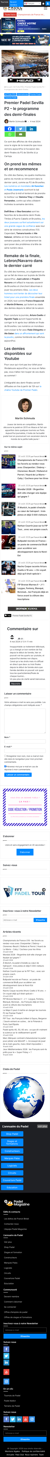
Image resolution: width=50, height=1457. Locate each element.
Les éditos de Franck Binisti (16, 1218)
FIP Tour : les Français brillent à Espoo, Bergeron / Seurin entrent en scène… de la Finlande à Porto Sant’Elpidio (25, 1021)
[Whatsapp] (10, 134)
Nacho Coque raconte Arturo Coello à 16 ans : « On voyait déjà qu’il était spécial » (32, 570)
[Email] (20, 134)
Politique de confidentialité (33, 1451)
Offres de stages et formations (18, 1317)
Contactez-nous (11, 1224)
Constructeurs (10, 1257)
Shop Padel (9, 1247)
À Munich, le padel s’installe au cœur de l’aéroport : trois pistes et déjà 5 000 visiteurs (32, 511)
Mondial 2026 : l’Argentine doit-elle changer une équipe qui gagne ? (32, 493)
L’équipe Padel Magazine (15, 1229)
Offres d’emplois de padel (15, 1312)
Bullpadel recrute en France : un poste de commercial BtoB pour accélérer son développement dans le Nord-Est (32, 548)
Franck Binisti (39, 456)
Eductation (9, 1283)
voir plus (42, 1126)
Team (41, 1454)
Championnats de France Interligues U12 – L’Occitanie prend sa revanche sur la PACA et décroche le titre (32, 14)
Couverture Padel (12, 1278)
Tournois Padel (11, 97)
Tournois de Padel (12, 1395)
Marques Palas (10, 1262)
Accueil (9, 87)
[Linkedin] (31, 128)
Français (30, 3)
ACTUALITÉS (18, 87)
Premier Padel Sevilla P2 (22, 616)
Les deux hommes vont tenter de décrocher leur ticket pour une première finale (23, 293)
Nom (7, 737)
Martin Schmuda (16, 121)
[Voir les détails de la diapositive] (25, 80)
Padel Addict (10, 1400)
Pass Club (19, 1454)
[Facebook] (10, 128)
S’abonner (25, 852)
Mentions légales (12, 1451)
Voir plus (8, 1242)
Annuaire (10, 1454)
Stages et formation (13, 1252)
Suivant (39, 80)
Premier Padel (35, 94)
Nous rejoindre (31, 1454)
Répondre (15, 683)
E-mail (8, 746)
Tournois (4, 2)
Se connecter (10, 1307)
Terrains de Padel (12, 1406)
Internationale (22, 94)
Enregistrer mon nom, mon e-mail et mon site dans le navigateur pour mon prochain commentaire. (23, 759)
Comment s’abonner (13, 1301)
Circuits (7, 1273)
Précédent (11, 80)
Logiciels (8, 1268)
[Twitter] (20, 128)
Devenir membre (13, 3)
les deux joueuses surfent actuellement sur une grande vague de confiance (24, 222)
